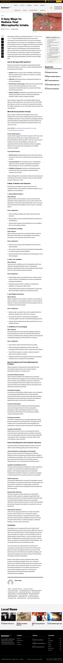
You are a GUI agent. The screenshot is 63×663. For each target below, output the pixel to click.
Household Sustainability (22, 593)
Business (46, 75)
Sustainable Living (12, 598)
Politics (46, 87)
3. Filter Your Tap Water (53, 50)
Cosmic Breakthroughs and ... (52, 84)
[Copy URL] (2, 56)
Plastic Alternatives (23, 595)
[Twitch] (56, 659)
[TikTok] (53, 659)
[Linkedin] (2, 50)
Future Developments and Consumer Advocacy (53, 59)
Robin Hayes (15, 29)
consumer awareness (28, 588)
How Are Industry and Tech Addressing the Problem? (53, 57)
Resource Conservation (33, 596)
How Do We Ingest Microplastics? (51, 40)
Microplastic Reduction (34, 593)
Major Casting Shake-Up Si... (52, 80)
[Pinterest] (2, 45)
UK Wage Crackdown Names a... (53, 76)
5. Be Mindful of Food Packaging (52, 54)
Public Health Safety (12, 596)
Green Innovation (36, 592)
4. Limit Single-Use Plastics (54, 52)
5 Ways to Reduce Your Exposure (52, 46)
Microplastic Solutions (13, 595)
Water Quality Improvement (33, 598)
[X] (2, 42)
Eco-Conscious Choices (13, 590)
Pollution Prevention (33, 595)
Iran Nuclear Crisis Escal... (51, 72)
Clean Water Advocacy (17, 588)
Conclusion (51, 61)
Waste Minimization (21, 598)
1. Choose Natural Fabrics (54, 47)
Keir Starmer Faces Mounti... (52, 88)
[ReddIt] (2, 53)
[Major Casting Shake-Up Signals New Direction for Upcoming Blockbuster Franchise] (39, 616)
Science (46, 83)
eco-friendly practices (24, 590)
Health (2, 15)
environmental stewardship (25, 592)
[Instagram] (50, 659)
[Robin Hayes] (10, 582)
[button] (51, 8)
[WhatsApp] (2, 48)
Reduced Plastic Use (22, 596)
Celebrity (46, 79)
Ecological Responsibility (35, 590)
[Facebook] (2, 39)
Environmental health (13, 592)
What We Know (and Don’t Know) (53, 43)
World (46, 71)
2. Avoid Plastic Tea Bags (54, 49)
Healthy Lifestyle (12, 593)
